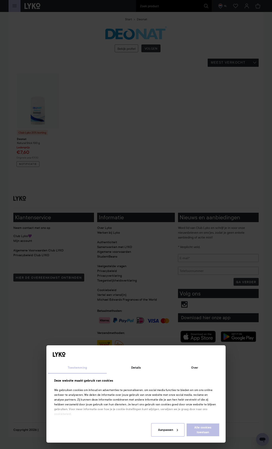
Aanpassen (165, 430)
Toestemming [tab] (77, 367)
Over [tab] (194, 367)
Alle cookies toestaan (202, 430)
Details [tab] (136, 367)
